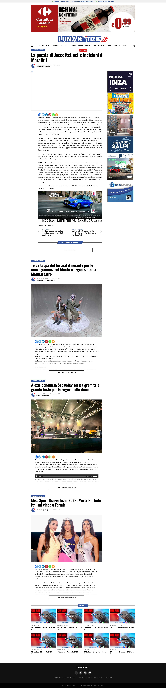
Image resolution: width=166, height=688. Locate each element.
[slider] (95, 476)
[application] (66, 476)
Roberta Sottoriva (44, 66)
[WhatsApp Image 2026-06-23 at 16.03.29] (120, 147)
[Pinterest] (49, 114)
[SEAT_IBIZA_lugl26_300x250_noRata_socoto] (120, 82)
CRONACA (64, 46)
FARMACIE (117, 46)
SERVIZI (87, 46)
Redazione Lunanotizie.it (46, 280)
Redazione (109, 678)
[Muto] (91, 476)
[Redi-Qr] (120, 191)
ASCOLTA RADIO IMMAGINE (83, 1)
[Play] (37, 476)
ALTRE (109, 46)
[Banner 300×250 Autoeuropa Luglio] (120, 169)
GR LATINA (83, 50)
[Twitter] (43, 114)
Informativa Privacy (84, 678)
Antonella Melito (43, 395)
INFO (124, 46)
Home (41, 46)
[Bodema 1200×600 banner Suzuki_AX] (70, 222)
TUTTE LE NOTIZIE (52, 46)
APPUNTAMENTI (98, 46)
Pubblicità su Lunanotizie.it (63, 678)
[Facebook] (39, 114)
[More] (56, 114)
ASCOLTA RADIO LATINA (105, 1)
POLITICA (73, 46)
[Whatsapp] (53, 114)
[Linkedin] (46, 114)
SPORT (80, 46)
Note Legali (98, 678)
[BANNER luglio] (120, 103)
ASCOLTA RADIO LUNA (62, 1)
